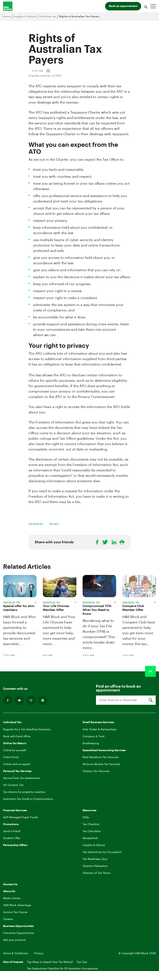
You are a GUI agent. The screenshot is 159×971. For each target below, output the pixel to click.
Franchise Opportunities (18, 933)
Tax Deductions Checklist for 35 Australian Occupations (62, 968)
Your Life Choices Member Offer (56, 608)
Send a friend (11, 831)
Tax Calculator (92, 831)
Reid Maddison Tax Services (100, 757)
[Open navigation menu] (153, 6)
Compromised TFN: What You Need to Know (97, 610)
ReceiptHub (90, 838)
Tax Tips (82, 962)
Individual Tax (36, 524)
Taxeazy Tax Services (96, 771)
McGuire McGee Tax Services (101, 764)
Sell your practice (14, 940)
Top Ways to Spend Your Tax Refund (50, 962)
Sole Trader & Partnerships (100, 729)
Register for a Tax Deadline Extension (27, 729)
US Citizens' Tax (13, 785)
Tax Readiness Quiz (95, 859)
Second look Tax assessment (21, 778)
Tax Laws (54, 524)
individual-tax (47, 16)
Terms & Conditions (15, 953)
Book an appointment (123, 6)
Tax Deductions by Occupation (102, 852)
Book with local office (16, 736)
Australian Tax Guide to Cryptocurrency (28, 799)
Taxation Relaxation (95, 866)
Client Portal (11, 757)
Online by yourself (14, 750)
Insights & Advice (25, 16)
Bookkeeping (91, 743)
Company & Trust (94, 736)
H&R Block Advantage (17, 905)
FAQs (86, 817)
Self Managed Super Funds (20, 817)
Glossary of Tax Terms (97, 873)
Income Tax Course (15, 912)
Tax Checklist (91, 824)
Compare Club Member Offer (133, 608)
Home (7, 16)
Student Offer (11, 838)
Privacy (38, 953)
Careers (8, 919)
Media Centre (11, 898)
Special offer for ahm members (19, 608)
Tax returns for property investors (24, 792)
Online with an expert (16, 764)
